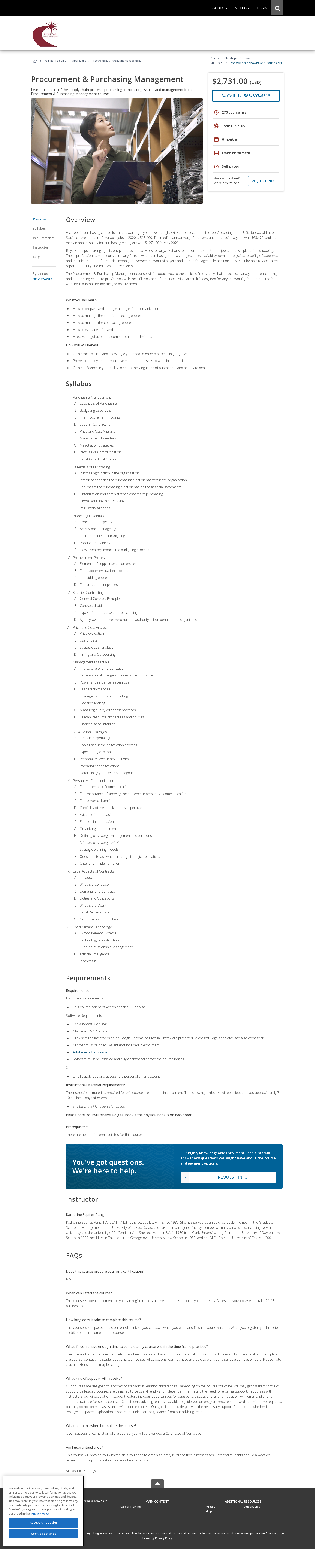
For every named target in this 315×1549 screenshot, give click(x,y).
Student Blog (252, 1507)
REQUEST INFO (264, 181)
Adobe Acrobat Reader (91, 1052)
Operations (79, 61)
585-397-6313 (42, 279)
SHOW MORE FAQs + (82, 1471)
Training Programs (55, 61)
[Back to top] (157, 1500)
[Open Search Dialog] (278, 7)
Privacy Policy (164, 1538)
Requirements (43, 238)
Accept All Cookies (44, 1523)
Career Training (130, 1507)
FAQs (36, 257)
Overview (39, 219)
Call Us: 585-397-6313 (246, 96)
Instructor (41, 247)
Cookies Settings (43, 1534)
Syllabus (39, 228)
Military (210, 1507)
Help (209, 1511)
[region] (43, 1511)
